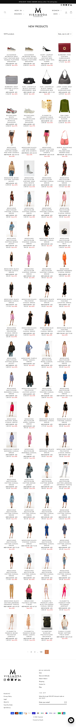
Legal (5, 699)
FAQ (40, 673)
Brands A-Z (7, 693)
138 (41, 652)
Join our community (44, 670)
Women (56, 10)
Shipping (41, 681)
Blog (40, 687)
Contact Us (42, 684)
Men (56, 14)
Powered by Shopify (38, 720)
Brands (18, 14)
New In (19, 10)
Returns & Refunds (44, 676)
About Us (6, 702)
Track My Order (8, 705)
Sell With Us (7, 708)
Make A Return (43, 678)
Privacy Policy (8, 696)
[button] (71, 720)
